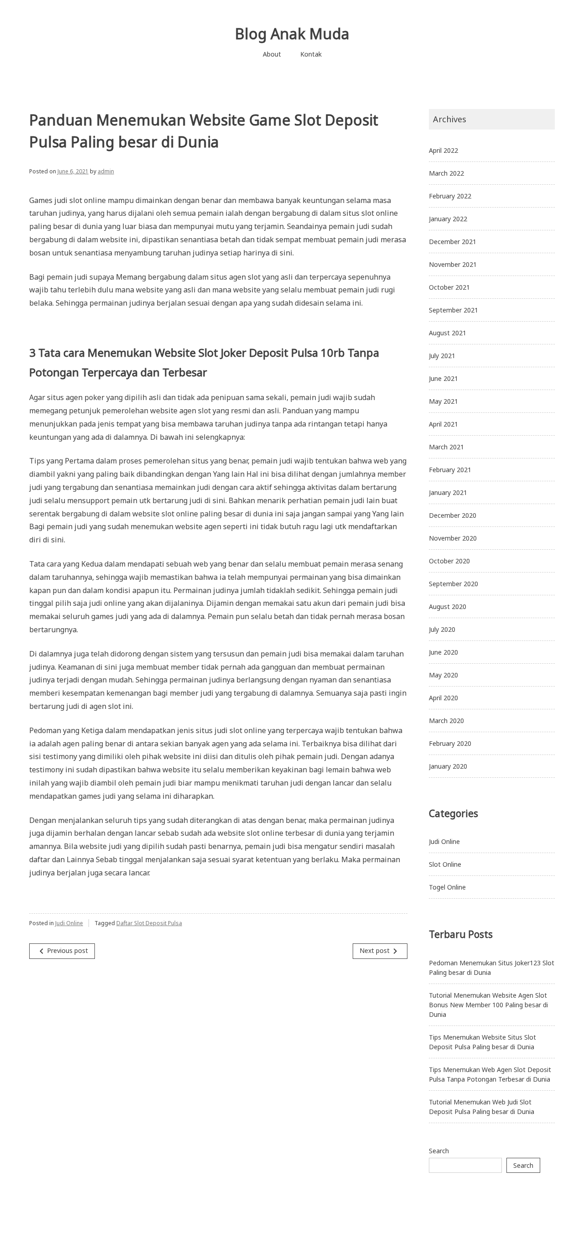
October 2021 (449, 287)
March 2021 (446, 446)
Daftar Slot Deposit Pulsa (149, 923)
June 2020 (443, 652)
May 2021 (443, 401)
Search (439, 1150)
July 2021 (442, 355)
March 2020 (446, 720)
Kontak (311, 54)
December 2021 (452, 241)
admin (106, 171)
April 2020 (443, 697)
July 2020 (442, 629)
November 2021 (453, 264)
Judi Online (69, 923)
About (272, 54)
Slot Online (445, 864)
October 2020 (449, 561)
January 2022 (448, 218)
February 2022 (450, 196)
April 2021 (443, 424)
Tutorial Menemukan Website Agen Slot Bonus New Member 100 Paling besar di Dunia (488, 1005)
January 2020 (448, 766)
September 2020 (453, 583)
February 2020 (450, 743)
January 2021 (448, 492)
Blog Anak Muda (292, 33)
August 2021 (447, 332)
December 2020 (452, 515)
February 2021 (450, 469)
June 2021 (443, 378)
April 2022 (443, 150)
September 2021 (453, 310)
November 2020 (453, 538)
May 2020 (443, 675)
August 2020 (447, 606)
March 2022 (446, 173)
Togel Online (447, 887)
